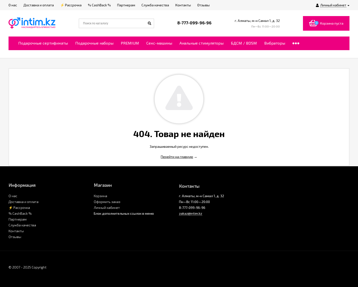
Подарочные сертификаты (43, 43)
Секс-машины (159, 43)
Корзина (100, 196)
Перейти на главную (177, 157)
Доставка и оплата (23, 202)
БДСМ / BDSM (244, 43)
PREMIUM (130, 43)
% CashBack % (20, 213)
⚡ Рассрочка (19, 207)
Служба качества (22, 225)
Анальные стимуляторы (201, 43)
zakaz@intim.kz (190, 213)
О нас (13, 196)
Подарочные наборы (94, 43)
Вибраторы (274, 43)
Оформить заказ (107, 202)
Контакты (16, 231)
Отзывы (15, 237)
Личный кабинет (107, 207)
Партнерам (18, 219)
